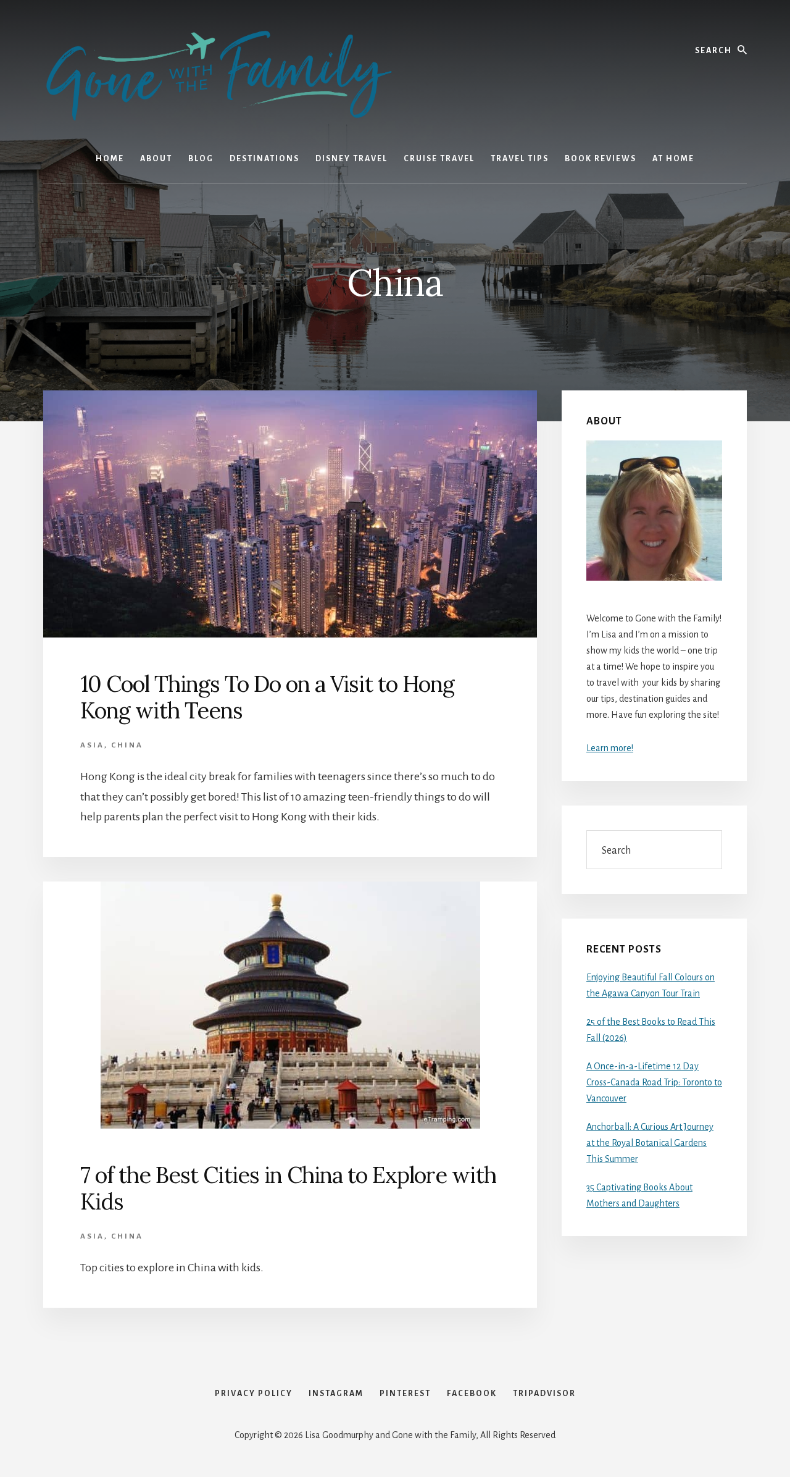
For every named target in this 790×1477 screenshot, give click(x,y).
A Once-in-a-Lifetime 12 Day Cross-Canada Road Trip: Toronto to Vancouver (654, 1082)
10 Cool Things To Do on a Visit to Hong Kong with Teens (267, 697)
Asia (92, 745)
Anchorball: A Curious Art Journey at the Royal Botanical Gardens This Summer (649, 1143)
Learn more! (609, 748)
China (127, 745)
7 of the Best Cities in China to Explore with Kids (288, 1188)
